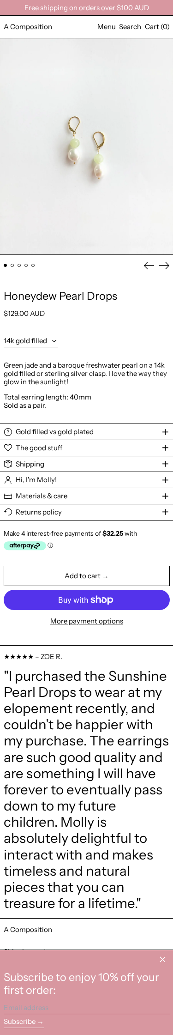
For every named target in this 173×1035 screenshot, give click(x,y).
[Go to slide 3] (19, 265)
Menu (106, 26)
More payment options (86, 621)
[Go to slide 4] (26, 265)
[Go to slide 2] (12, 265)
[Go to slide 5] (33, 265)
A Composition (28, 26)
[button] (130, 27)
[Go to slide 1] (5, 265)
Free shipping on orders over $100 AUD (86, 7)
